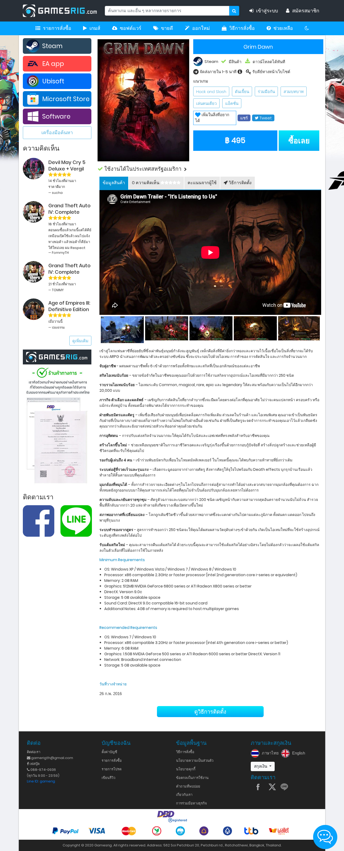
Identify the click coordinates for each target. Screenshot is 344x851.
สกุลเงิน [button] (261, 766)
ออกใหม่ (201, 28)
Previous (99, 328)
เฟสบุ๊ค (34, 763)
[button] (210, 169)
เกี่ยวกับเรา (184, 794)
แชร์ (244, 118)
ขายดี (167, 28)
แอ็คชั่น (231, 103)
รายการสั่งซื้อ (57, 28)
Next (321, 328)
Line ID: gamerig (41, 781)
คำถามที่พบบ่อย (188, 786)
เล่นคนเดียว (206, 103)
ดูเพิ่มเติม (80, 341)
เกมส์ (94, 28)
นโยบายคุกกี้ (185, 769)
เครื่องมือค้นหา (57, 132)
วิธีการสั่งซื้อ (242, 28)
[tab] (113, 183)
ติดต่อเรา (33, 751)
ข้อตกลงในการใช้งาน (192, 777)
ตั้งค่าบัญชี (109, 751)
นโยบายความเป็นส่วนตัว (194, 760)
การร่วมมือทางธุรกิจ (191, 803)
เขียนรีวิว (108, 777)
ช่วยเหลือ (283, 28)
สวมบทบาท (294, 91)
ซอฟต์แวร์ (130, 28)
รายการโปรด (111, 769)
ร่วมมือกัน (266, 91)
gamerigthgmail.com (51, 757)
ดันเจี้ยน (242, 91)
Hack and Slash (211, 91)
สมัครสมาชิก (305, 10)
